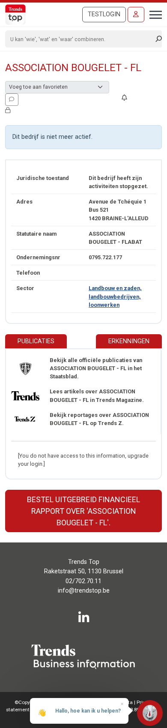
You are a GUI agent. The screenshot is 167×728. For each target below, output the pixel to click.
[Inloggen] (136, 14)
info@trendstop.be (84, 590)
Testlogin (104, 14)
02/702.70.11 (83, 581)
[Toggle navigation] (153, 14)
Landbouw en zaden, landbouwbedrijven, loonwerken (115, 296)
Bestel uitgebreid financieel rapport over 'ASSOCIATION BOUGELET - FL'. (83, 511)
